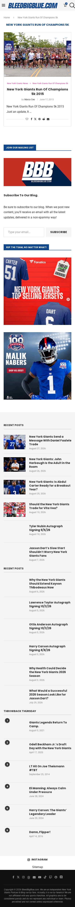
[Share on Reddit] (43, 119)
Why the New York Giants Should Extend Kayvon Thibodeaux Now (47, 583)
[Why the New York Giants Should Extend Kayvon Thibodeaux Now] (14, 585)
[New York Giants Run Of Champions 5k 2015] (37, 54)
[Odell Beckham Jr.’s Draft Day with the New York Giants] (14, 749)
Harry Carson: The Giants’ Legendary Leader (48, 812)
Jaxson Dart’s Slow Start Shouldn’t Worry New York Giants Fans (48, 552)
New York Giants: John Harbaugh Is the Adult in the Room (49, 463)
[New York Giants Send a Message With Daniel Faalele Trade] (14, 442)
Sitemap (37, 867)
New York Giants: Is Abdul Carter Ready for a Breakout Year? (49, 485)
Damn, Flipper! (39, 832)
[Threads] (28, 877)
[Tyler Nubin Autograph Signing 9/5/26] (14, 531)
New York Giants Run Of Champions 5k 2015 (37, 91)
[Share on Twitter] (35, 119)
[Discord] (61, 877)
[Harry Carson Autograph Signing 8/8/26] (14, 651)
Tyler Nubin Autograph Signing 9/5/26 (46, 528)
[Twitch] (50, 877)
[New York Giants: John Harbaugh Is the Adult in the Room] (14, 464)
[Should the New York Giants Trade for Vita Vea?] (14, 509)
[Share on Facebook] (31, 119)
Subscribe (58, 232)
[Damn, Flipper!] (14, 837)
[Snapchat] (56, 877)
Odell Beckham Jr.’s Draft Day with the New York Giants (50, 746)
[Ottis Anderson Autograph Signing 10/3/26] (14, 629)
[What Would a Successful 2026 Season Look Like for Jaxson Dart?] (14, 696)
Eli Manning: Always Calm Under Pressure (47, 790)
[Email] (34, 877)
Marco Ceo (29, 99)
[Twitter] (18, 877)
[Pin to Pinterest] (39, 119)
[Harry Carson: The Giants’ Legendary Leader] (14, 815)
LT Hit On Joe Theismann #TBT (46, 768)
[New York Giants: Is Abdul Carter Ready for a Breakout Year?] (14, 487)
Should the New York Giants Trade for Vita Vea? (49, 506)
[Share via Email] (48, 119)
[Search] (71, 5)
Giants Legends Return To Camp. (48, 724)
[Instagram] (23, 877)
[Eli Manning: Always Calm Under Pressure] (14, 793)
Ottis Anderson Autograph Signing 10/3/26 (48, 626)
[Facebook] (13, 877)
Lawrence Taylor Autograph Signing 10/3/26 (49, 604)
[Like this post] (27, 119)
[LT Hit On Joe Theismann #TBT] (14, 771)
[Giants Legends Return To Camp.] (14, 728)
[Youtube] (39, 877)
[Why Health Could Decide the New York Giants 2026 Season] (14, 673)
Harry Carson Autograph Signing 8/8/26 (47, 648)
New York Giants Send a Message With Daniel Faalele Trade (50, 440)
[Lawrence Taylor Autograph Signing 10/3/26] (14, 608)
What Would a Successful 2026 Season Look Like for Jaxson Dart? (48, 694)
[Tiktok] (45, 877)
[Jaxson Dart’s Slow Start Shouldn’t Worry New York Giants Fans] (14, 553)
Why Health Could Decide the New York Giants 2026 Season (47, 672)
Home (7, 17)
